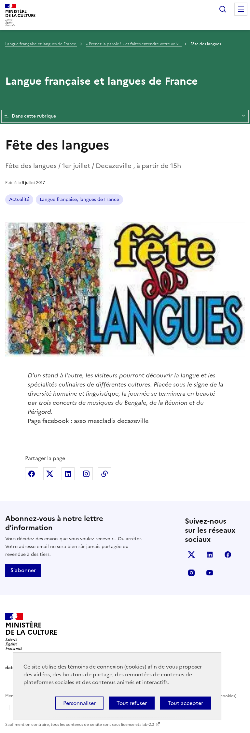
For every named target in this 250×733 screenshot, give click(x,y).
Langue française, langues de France (79, 199)
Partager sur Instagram (86, 473)
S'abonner (23, 570)
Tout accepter (185, 703)
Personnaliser (79, 703)
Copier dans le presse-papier (104, 473)
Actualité (19, 199)
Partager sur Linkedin (68, 473)
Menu (240, 9)
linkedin (209, 554)
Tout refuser (132, 703)
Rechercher (222, 9)
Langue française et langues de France (41, 44)
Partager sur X (49, 473)
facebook (227, 554)
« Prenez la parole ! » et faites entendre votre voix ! (134, 44)
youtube (209, 572)
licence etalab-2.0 (137, 724)
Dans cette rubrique (34, 116)
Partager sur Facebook (31, 473)
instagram (191, 572)
